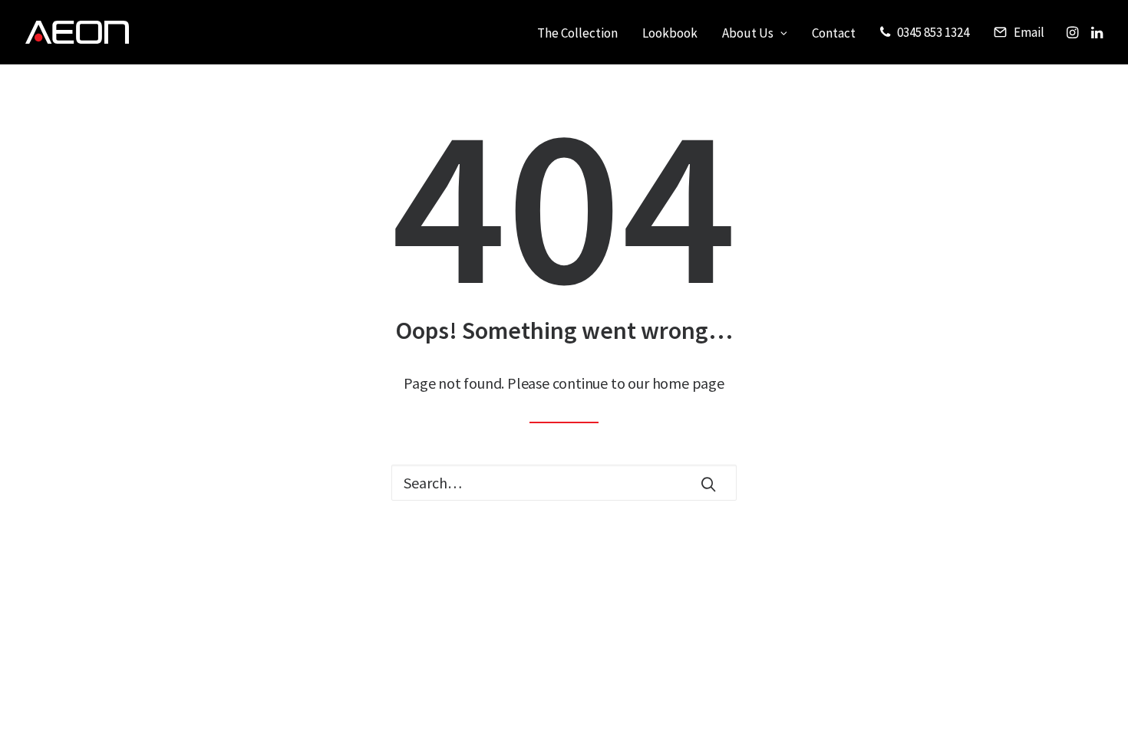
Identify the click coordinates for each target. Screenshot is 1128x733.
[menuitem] (577, 34)
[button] (1073, 32)
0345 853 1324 (933, 32)
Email (1029, 32)
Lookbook (670, 33)
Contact (834, 33)
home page (688, 383)
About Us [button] (747, 33)
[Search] (564, 483)
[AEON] (77, 32)
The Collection (577, 33)
